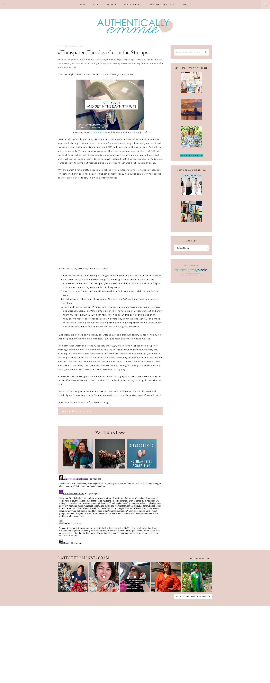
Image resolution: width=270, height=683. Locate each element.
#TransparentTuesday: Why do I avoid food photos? (78, 453)
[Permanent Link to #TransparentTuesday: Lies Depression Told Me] (142, 467)
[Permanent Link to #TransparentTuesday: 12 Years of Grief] (110, 467)
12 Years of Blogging (192, 138)
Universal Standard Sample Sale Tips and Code (191, 216)
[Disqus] (110, 509)
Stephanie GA (99, 132)
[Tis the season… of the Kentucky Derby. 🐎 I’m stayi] (197, 577)
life (60, 46)
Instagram (67, 177)
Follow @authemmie (201, 558)
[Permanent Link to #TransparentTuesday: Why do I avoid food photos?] (78, 467)
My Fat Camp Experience (191, 84)
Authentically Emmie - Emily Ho (135, 27)
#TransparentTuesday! (109, 59)
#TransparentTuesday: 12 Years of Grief (110, 451)
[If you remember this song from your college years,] (135, 577)
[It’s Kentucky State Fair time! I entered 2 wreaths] (73, 577)
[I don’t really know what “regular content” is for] (104, 577)
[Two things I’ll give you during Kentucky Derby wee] (166, 577)
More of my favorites (191, 155)
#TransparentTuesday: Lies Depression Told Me (141, 453)
